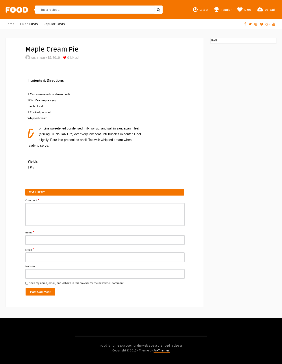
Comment (32, 200)
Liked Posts (29, 24)
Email (29, 249)
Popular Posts (54, 24)
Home (10, 24)
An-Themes (162, 350)
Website (30, 266)
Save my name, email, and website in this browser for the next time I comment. (76, 283)
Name (29, 232)
